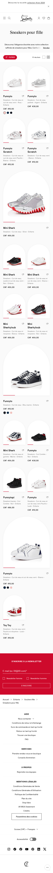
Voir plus (46, 48)
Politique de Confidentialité (26, 794)
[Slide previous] (5, 78)
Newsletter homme (38, 678)
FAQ (26, 739)
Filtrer (11, 57)
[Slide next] (23, 78)
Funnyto (7, 96)
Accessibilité (22, 839)
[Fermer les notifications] (48, 6)
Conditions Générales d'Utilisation (26, 790)
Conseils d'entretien (26, 758)
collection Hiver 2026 (36, 3)
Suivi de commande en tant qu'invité (26, 727)
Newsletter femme (14, 678)
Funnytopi (8, 497)
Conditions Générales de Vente (26, 786)
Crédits (26, 811)
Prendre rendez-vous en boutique (26, 753)
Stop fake (26, 803)
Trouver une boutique (26, 735)
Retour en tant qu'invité (26, 731)
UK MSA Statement (26, 807)
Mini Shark (9, 227)
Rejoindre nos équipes (26, 772)
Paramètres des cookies (26, 817)
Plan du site (27, 798)
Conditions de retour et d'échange (26, 723)
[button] (47, 867)
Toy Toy (7, 625)
